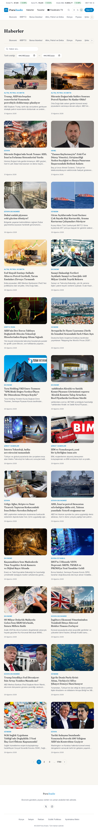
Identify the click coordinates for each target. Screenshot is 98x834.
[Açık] (74, 10)
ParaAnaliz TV (56, 10)
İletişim (31, 819)
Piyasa (79, 17)
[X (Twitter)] (46, 806)
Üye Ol (89, 10)
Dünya (69, 17)
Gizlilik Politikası (54, 819)
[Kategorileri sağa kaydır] (92, 17)
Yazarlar (40, 10)
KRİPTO (23, 17)
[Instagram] (52, 806)
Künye (21, 819)
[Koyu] (77, 10)
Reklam (41, 819)
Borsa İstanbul (35, 17)
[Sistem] (81, 10)
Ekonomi (13, 17)
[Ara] (68, 10)
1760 (59, 762)
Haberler (30, 10)
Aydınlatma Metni (72, 819)
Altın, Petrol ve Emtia (54, 17)
